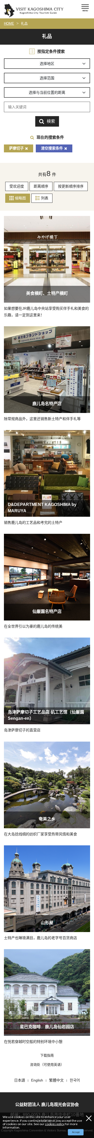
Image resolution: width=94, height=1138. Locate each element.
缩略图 (20, 198)
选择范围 (47, 78)
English (37, 1080)
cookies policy (54, 1124)
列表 (44, 198)
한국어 (75, 1080)
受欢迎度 (16, 186)
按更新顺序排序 (71, 186)
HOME (9, 23)
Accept (76, 1132)
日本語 (19, 1080)
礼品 (24, 23)
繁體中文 (56, 1080)
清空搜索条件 (52, 148)
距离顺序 (41, 186)
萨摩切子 (16, 148)
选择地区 (47, 63)
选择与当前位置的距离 (47, 92)
